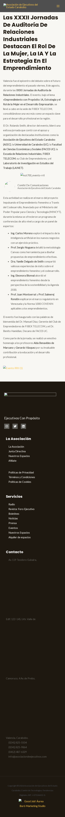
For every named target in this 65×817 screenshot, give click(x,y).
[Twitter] (15, 426)
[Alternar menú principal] (58, 6)
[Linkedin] (23, 426)
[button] (32, 372)
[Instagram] (6, 426)
